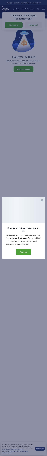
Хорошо (23, 252)
